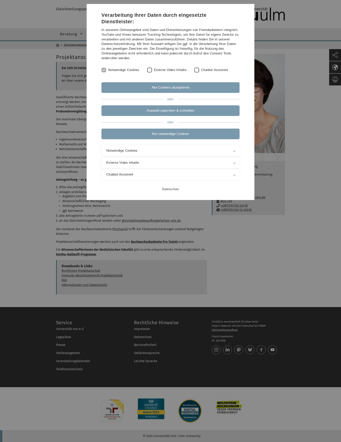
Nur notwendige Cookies (170, 134)
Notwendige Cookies (123, 70)
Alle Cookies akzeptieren (170, 87)
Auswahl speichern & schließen (170, 110)
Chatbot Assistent (214, 70)
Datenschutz (170, 189)
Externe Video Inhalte (170, 70)
